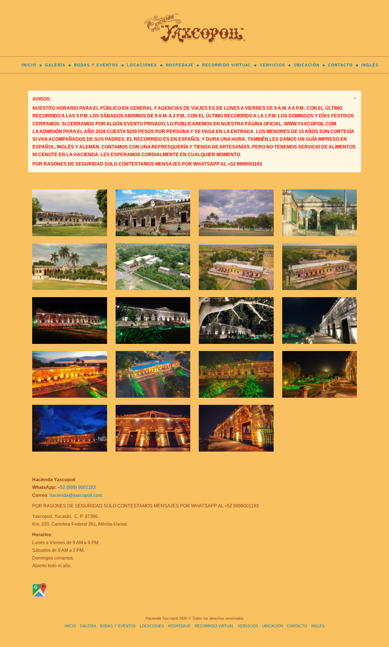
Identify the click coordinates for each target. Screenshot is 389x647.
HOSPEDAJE (180, 65)
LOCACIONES (142, 65)
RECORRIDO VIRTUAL (226, 65)
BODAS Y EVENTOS (96, 65)
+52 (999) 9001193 (77, 487)
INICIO (29, 65)
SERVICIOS (272, 65)
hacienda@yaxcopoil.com (76, 495)
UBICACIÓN (307, 65)
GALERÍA (55, 65)
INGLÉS (370, 65)
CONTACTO (340, 65)
